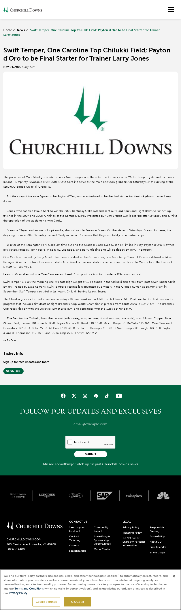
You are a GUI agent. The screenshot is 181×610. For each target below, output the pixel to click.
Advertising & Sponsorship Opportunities (102, 540)
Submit (90, 454)
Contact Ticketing (74, 538)
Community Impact (101, 529)
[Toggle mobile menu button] (171, 9)
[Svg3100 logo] (163, 495)
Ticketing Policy (132, 532)
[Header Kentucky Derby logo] (22, 9)
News (21, 30)
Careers (74, 545)
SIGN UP (13, 371)
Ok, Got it (77, 601)
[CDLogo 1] (34, 525)
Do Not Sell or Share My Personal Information (134, 541)
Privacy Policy (131, 527)
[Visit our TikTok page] (107, 396)
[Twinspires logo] (134, 495)
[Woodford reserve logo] (17, 495)
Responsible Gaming (157, 529)
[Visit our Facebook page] (63, 396)
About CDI (156, 541)
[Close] (174, 576)
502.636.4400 (16, 549)
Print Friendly (158, 547)
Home (7, 30)
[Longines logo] (47, 495)
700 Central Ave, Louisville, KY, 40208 (31, 544)
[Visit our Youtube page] (118, 396)
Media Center (102, 549)
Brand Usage (157, 552)
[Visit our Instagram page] (85, 396)
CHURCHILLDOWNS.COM (24, 539)
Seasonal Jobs (77, 550)
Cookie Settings (46, 601)
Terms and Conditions (29, 588)
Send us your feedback (77, 529)
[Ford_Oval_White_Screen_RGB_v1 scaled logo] (76, 495)
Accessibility (157, 536)
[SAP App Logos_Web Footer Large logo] (105, 495)
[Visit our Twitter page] (74, 396)
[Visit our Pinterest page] (96, 396)
